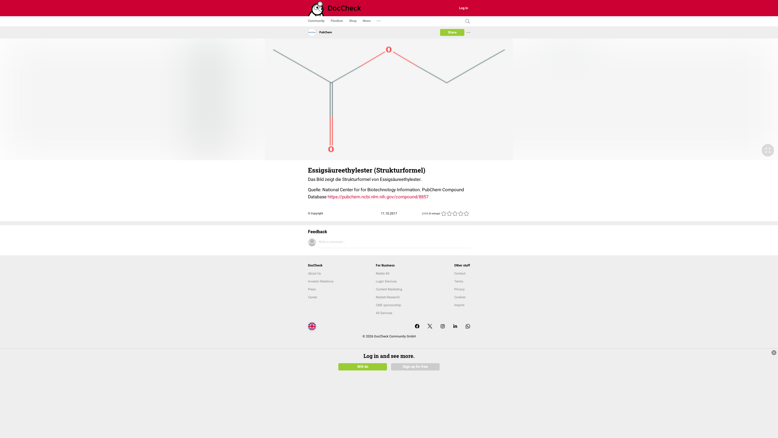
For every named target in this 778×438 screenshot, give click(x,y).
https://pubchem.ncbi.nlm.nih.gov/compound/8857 (378, 196)
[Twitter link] (429, 326)
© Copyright (315, 213)
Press (312, 289)
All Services (384, 313)
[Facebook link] (417, 326)
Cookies (460, 297)
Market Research (388, 297)
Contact (459, 273)
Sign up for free (415, 367)
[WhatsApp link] (468, 326)
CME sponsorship (388, 305)
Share (452, 32)
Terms (458, 281)
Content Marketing (389, 289)
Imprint (459, 305)
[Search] (466, 21)
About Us (314, 273)
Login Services (386, 281)
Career (312, 297)
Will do (362, 367)
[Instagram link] (442, 326)
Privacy (459, 289)
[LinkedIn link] (455, 326)
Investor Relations (320, 281)
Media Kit (382, 273)
